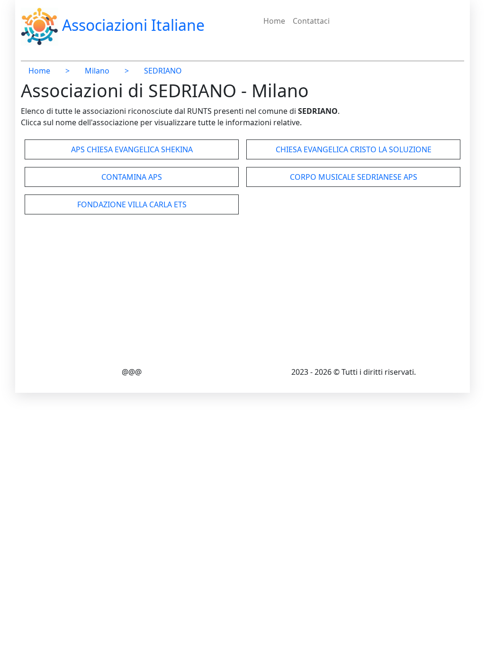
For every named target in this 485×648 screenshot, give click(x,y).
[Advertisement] (242, 292)
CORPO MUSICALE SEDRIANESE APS (353, 177)
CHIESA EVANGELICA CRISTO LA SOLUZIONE (353, 149)
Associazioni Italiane (131, 25)
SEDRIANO (163, 70)
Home (274, 21)
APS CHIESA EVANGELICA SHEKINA (132, 149)
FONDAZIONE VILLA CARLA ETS (132, 204)
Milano (97, 70)
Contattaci (311, 21)
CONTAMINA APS (131, 177)
